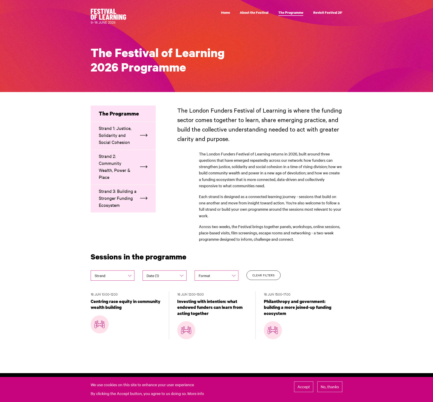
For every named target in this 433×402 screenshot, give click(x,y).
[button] (112, 275)
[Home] (110, 17)
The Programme (290, 12)
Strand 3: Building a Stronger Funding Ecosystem (117, 198)
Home (225, 12)
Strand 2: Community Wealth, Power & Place (114, 166)
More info (195, 393)
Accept (303, 386)
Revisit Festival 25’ (327, 12)
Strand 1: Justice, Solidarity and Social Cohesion (115, 135)
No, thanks (330, 386)
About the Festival (254, 12)
